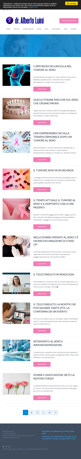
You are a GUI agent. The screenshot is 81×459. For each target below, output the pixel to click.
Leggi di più (33, 7)
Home (8, 29)
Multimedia (56, 29)
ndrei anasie (42, 449)
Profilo (17, 29)
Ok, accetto (71, 3)
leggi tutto (42, 89)
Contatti (73, 29)
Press (39, 29)
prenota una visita (69, 21)
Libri (65, 29)
